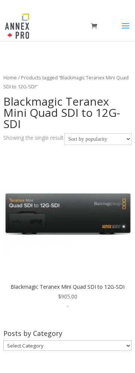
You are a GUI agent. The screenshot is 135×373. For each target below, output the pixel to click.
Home (10, 77)
